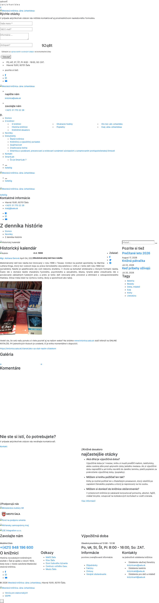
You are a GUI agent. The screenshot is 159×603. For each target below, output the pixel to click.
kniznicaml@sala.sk (136, 577)
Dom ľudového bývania (57, 563)
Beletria (130, 281)
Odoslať (6, 57)
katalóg (8, 167)
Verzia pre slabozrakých (16, 593)
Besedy (130, 284)
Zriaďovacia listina (18, 148)
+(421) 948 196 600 (16, 547)
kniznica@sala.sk (13, 98)
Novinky (9, 133)
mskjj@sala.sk (11, 208)
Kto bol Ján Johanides (111, 124)
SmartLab (9, 156)
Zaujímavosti (16, 145)
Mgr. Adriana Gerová (9, 258)
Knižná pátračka (133, 261)
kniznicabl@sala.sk (136, 571)
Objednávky (92, 565)
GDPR (7, 596)
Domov (8, 118)
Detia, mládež (133, 286)
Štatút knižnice (17, 139)
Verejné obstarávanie (96, 574)
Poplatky (61, 127)
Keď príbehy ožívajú (136, 268)
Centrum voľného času (56, 566)
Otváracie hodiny (65, 124)
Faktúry (89, 568)
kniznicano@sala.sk (136, 565)
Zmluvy (89, 571)
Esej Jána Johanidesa (111, 127)
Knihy (129, 292)
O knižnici (9, 121)
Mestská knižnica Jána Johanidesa (24, 582)
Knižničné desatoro (21, 130)
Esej (129, 289)
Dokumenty (10, 136)
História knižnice (19, 127)
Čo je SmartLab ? (18, 159)
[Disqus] (59, 402)
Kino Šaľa (50, 560)
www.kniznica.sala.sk (84, 340)
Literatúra (131, 295)
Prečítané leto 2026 (136, 253)
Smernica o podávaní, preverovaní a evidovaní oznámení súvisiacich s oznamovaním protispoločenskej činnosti (62, 151)
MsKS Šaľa (51, 557)
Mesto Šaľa (51, 569)
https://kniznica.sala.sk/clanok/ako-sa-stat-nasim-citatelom (28, 348)
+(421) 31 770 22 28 (14, 110)
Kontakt (8, 153)
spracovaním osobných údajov (22, 52)
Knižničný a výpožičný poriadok (25, 142)
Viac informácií (88, 501)
